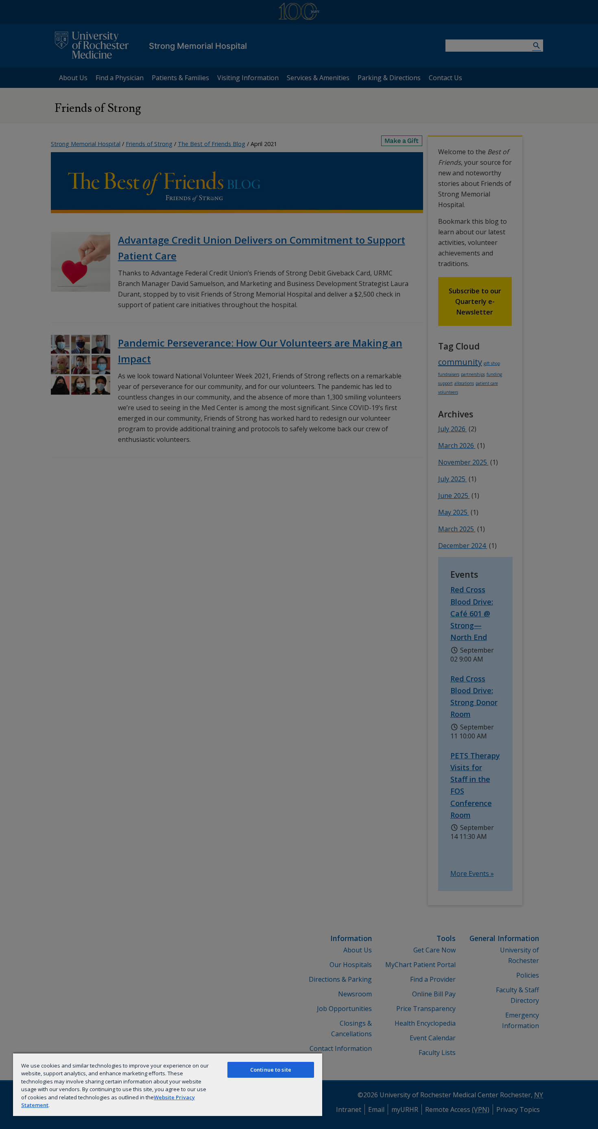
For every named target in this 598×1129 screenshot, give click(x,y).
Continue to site (270, 1069)
